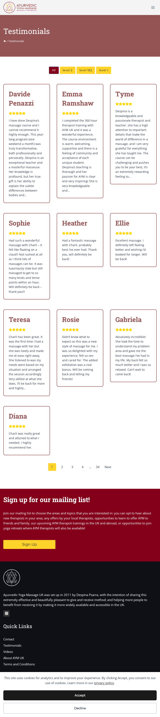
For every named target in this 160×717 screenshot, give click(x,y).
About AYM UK (13, 658)
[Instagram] (6, 613)
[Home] (4, 41)
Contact (8, 639)
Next (108, 467)
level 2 (67, 70)
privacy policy (104, 683)
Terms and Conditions (19, 664)
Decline (80, 708)
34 (98, 467)
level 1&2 (85, 70)
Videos (8, 652)
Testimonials (12, 645)
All (54, 70)
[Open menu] (153, 7)
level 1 (103, 70)
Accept (80, 695)
